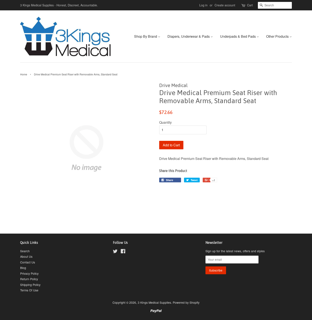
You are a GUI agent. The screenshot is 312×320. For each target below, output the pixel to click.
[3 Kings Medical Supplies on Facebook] (123, 252)
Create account (225, 5)
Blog (23, 268)
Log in (203, 5)
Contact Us (27, 262)
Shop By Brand (146, 36)
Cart (250, 5)
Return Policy (29, 279)
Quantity (165, 122)
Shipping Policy (30, 285)
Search (25, 251)
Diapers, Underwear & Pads (189, 36)
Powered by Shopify (186, 302)
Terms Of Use (29, 290)
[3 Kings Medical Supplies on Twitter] (115, 252)
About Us (26, 256)
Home (23, 74)
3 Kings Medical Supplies (154, 302)
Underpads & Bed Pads (238, 36)
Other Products (278, 36)
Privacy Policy (29, 273)
